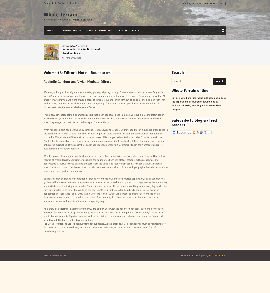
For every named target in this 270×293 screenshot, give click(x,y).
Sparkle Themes (217, 255)
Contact (136, 30)
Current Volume (69, 30)
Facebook (48, 3)
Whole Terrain (60, 15)
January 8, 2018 (73, 58)
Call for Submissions (98, 30)
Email (73, 3)
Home (50, 30)
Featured (82, 46)
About (121, 30)
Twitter (61, 3)
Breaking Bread (69, 46)
